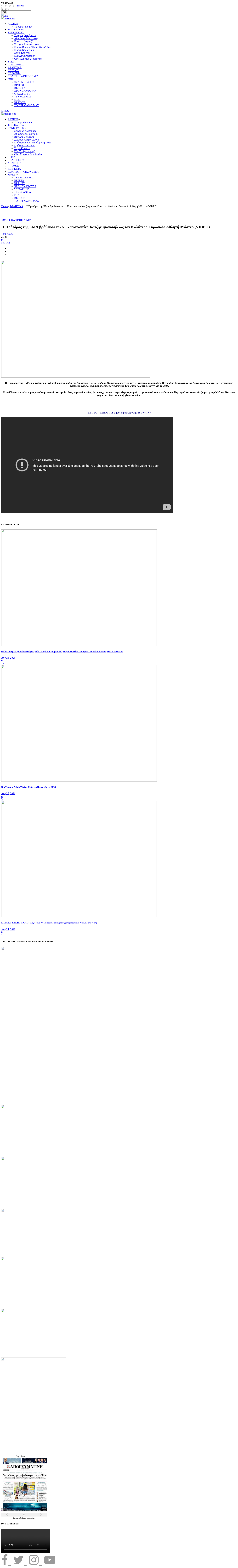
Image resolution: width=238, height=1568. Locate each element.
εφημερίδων (31, 1518)
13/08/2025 (7, 233)
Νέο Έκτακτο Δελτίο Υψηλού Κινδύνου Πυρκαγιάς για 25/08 (28, 787)
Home (4, 206)
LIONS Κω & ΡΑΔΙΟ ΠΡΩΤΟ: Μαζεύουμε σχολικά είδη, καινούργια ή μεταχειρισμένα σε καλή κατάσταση (49, 923)
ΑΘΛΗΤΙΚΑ (16, 206)
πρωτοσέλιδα (19, 1518)
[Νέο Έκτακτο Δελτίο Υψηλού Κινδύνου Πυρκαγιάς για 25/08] (79, 780)
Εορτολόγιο (21, 1456)
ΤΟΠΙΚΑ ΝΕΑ (24, 220)
